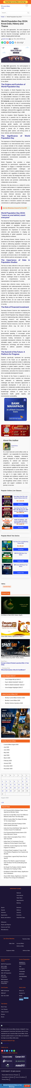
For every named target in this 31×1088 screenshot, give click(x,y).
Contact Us (22, 993)
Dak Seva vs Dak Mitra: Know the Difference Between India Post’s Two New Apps (16, 815)
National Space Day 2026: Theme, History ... (13, 657)
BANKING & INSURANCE (22, 963)
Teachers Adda (26, 938)
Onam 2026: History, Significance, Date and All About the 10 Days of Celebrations (15, 876)
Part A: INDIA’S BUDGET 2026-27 (14, 682)
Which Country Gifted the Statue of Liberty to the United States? (15, 820)
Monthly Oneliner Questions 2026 (14, 703)
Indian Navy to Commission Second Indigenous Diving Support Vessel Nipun (15, 842)
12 (10, 784)
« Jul (2, 802)
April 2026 (6, 755)
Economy (19, 915)
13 (14, 784)
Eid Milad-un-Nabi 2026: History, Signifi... (12, 615)
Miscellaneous (4, 929)
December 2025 (8, 766)
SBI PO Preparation (6, 964)
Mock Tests (4, 1006)
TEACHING (22, 971)
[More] (27, 5)
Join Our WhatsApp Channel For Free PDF (15, 208)
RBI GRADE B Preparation (4, 982)
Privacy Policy (5, 1079)
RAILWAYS (22, 969)
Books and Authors (6, 917)
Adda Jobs (11, 943)
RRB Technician (5, 990)
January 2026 (7, 763)
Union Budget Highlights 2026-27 (14, 687)
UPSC (20, 979)
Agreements (4, 915)
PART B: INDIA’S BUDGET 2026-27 (14, 684)
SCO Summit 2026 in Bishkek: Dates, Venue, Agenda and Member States (16, 811)
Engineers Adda (10, 950)
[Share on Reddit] (7, 42)
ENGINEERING (23, 976)
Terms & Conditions (20, 1077)
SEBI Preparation (5, 970)
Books (2, 1016)
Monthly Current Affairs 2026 (12, 700)
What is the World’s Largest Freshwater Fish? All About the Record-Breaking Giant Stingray (15, 862)
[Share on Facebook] (10, 42)
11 (6, 784)
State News (19, 897)
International (20, 895)
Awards (3, 910)
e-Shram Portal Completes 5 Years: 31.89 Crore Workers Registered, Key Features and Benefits (16, 852)
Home (2, 16)
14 (18, 784)
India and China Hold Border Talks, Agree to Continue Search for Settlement (16, 829)
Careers (23, 998)
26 (11, 791)
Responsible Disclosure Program (10, 1074)
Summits (19, 912)
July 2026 (6, 747)
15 (23, 784)
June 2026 (6, 750)
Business (19, 907)
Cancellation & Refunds (8, 1077)
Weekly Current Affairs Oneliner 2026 (15, 697)
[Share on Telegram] (5, 42)
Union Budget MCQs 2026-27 (13, 679)
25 (6, 791)
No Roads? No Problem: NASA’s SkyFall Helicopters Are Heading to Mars (15, 868)
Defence (19, 910)
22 (23, 787)
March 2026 (7, 758)
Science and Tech (5, 927)
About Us (21, 990)
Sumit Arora (5, 39)
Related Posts (5, 593)
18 (6, 787)
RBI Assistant (4, 979)
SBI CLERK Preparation (4, 967)
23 (27, 787)
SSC (20, 966)
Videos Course (5, 1011)
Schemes (3, 912)
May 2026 (6, 752)
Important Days (6, 586)
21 (18, 787)
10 (2, 784)
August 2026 (11, 744)
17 (2, 787)
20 (15, 787)
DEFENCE (21, 974)
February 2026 (8, 760)
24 (2, 791)
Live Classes (4, 1009)
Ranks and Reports (6, 924)
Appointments (20, 900)
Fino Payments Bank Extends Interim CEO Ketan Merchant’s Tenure (15, 833)
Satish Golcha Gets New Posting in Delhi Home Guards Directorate (15, 824)
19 (10, 787)
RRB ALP (3, 993)
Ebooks (3, 1014)
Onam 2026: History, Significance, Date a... (12, 636)
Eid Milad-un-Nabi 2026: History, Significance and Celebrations (16, 872)
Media (20, 995)
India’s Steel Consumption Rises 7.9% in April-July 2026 (15, 837)
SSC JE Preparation (6, 973)
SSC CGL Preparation (4, 976)
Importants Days (21, 917)
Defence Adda (20, 946)
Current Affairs (20, 943)
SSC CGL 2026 (5, 995)
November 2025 (8, 768)
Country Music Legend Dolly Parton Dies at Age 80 (15, 857)
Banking (19, 903)
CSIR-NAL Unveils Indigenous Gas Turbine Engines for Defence (15, 846)
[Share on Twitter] (13, 42)
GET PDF (27, 1085)
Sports (2, 907)
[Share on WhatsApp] (2, 42)
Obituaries (3, 922)
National (19, 892)
